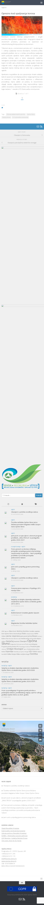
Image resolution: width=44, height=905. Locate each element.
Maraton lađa (17, 638)
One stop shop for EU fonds (11, 841)
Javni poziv (23, 636)
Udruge (26, 651)
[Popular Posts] (22, 504)
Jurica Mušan (32, 636)
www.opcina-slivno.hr (9, 861)
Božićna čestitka (23, 631)
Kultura (4, 638)
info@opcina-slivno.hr (9, 859)
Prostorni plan (35, 646)
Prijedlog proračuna (24, 646)
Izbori (4, 636)
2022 (3, 631)
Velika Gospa (11, 654)
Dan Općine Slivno (7, 634)
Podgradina (13, 644)
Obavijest (23, 641)
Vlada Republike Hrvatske (10, 828)
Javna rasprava (13, 636)
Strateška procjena (19, 651)
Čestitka (34, 653)
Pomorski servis (21, 644)
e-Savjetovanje (30, 633)
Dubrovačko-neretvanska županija (13, 831)
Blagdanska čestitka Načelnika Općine (24, 623)
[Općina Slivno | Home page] (7, 2)
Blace (11, 631)
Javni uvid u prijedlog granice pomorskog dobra (19, 817)
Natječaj (10, 641)
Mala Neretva (9, 638)
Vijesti (4, 8)
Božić (14, 631)
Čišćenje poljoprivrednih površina (16, 114)
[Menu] (41, 2)
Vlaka (18, 654)
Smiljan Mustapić (15, 648)
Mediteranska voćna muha (29, 638)
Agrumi (7, 631)
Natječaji (14, 597)
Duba (24, 633)
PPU (18, 646)
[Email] (38, 126)
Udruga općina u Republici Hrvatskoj (14, 833)
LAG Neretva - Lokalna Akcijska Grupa (14, 838)
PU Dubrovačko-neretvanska (20, 117)
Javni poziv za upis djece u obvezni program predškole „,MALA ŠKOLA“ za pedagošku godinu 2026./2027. (26, 538)
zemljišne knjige (24, 654)
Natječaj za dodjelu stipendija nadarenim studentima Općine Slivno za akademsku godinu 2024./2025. (20, 680)
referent (4, 649)
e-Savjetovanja (16, 547)
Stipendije (9, 651)
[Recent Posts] (8, 504)
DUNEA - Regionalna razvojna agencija (14, 836)
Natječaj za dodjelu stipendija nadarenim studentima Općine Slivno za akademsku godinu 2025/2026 (20, 669)
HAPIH (36, 634)
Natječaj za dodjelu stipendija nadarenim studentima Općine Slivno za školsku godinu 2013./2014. (26, 601)
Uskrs (35, 651)
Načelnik (16, 641)
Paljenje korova (6, 117)
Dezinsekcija (17, 634)
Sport (25, 649)
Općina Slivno (31, 114)
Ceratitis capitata (34, 631)
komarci (40, 636)
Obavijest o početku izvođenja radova (24, 512)
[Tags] (35, 504)
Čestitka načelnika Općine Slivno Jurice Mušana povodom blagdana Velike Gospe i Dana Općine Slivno (26, 524)
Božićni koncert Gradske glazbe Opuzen (25, 613)
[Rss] (41, 126)
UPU (30, 651)
